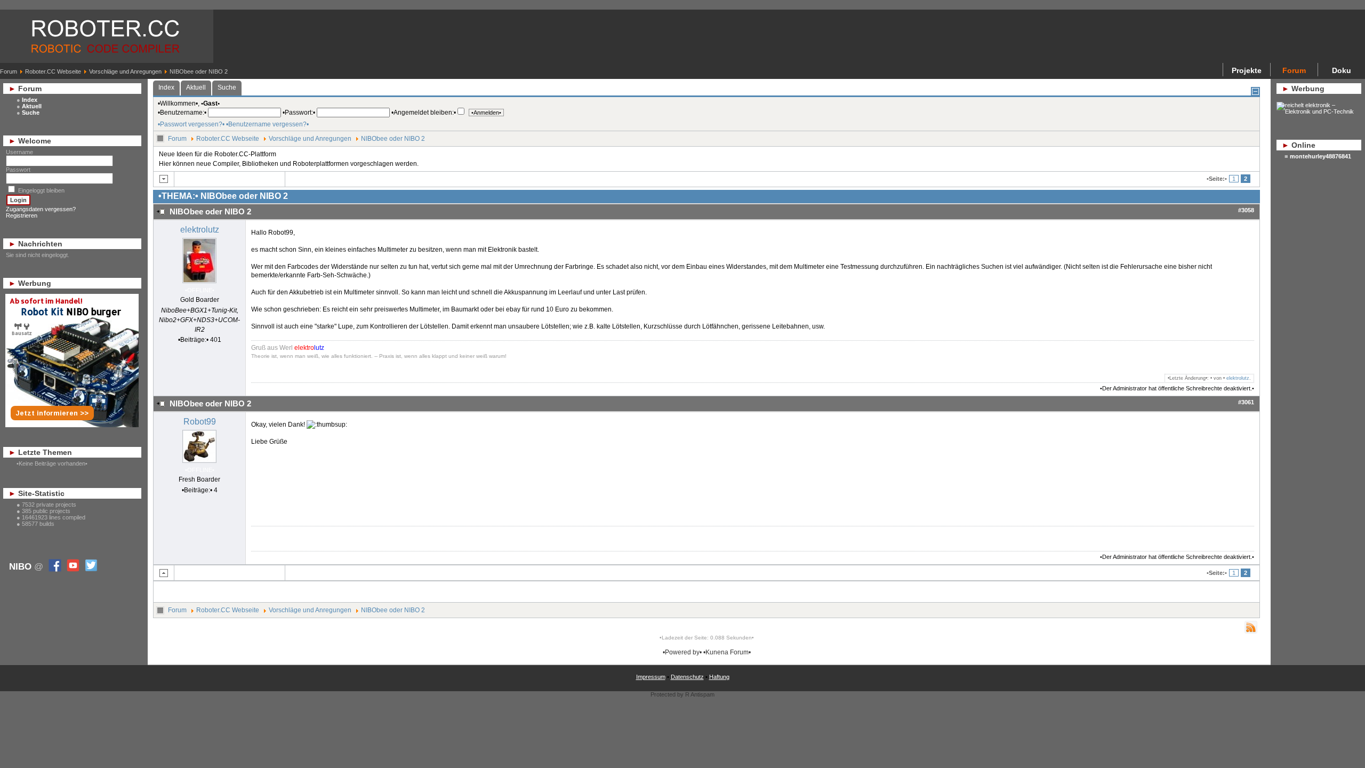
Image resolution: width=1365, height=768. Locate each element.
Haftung (719, 677)
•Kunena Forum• (727, 652)
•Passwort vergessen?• (191, 124)
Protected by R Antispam (682, 694)
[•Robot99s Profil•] (199, 463)
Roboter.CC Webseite (53, 71)
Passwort (18, 169)
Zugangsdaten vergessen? (41, 209)
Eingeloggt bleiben (41, 190)
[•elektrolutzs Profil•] (199, 283)
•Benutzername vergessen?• (267, 124)
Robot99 (199, 421)
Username (19, 152)
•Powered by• (682, 652)
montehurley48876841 (1320, 156)
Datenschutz (687, 677)
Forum (8, 71)
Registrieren (21, 215)
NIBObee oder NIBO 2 (393, 138)
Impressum (650, 677)
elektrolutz (199, 229)
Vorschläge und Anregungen (125, 71)
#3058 (1246, 210)
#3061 (1246, 402)
